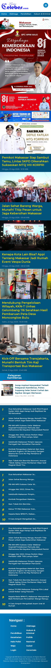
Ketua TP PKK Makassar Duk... (22, 509)
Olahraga (13, 14)
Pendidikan (26, 14)
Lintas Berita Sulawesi (39, 659)
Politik (29, 637)
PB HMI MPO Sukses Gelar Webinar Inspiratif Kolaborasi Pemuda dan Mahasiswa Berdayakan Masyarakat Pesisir (28, 427)
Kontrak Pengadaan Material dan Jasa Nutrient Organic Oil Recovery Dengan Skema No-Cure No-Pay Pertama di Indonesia (26, 452)
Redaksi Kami (23, 661)
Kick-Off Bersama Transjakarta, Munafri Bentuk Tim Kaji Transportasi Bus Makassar (25, 362)
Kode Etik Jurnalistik (11, 659)
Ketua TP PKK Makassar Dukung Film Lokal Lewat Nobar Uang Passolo (28, 590)
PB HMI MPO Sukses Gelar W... (22, 484)
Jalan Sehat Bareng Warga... (21, 479)
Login (13, 650)
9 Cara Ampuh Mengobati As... (22, 519)
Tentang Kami (25, 663)
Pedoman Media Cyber (10, 661)
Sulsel (29, 646)
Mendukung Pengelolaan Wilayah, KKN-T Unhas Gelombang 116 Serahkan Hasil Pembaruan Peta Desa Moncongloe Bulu (25, 310)
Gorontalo (31, 650)
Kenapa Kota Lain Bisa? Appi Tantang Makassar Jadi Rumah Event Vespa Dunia (25, 258)
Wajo (13, 646)
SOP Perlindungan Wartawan (38, 661)
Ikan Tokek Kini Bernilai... (19, 504)
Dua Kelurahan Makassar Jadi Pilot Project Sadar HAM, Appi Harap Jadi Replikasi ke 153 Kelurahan (28, 411)
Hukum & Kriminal (30, 631)
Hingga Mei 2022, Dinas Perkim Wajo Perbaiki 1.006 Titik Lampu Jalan (25, 436)
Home (4, 14)
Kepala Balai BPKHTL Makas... (22, 514)
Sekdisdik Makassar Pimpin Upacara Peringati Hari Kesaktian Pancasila (25, 443)
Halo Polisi (16, 641)
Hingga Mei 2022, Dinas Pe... (21, 489)
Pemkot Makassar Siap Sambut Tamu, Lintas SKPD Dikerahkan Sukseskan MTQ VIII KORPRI (25, 161)
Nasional (30, 641)
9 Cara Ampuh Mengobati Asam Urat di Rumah (26, 605)
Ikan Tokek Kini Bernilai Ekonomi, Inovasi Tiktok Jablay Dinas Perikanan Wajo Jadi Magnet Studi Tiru (27, 463)
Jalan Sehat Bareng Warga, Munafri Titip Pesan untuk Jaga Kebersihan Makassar (22, 209)
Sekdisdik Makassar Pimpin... (21, 494)
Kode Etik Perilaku (25, 659)
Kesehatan (16, 637)
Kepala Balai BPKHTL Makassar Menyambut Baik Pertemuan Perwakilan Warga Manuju (28, 597)
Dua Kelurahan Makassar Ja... (22, 474)
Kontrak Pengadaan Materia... (22, 499)
